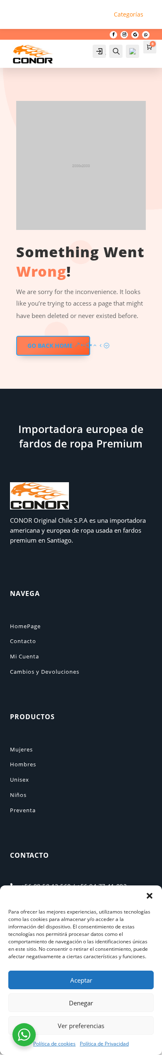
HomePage (25, 626)
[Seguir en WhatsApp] (146, 34)
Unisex (19, 779)
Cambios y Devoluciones (44, 671)
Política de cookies (54, 1043)
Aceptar (81, 980)
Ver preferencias (81, 1026)
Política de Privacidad (104, 1043)
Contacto (23, 641)
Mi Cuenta (24, 656)
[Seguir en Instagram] (124, 34)
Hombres (23, 764)
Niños (18, 795)
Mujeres (21, 749)
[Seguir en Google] (135, 34)
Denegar (81, 1003)
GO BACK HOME (50, 345)
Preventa (23, 810)
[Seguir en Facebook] (113, 34)
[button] (149, 896)
